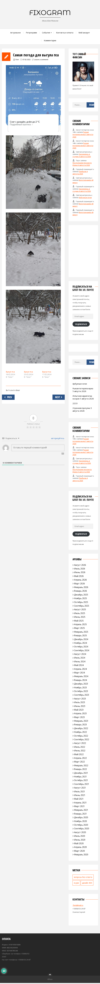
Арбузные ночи (85, 197)
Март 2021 (79, 806)
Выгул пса (10, 372)
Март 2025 (79, 628)
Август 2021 (80, 787)
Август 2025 (80, 609)
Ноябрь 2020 (80, 821)
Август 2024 (80, 654)
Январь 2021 (80, 813)
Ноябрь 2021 (80, 776)
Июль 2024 (79, 657)
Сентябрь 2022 (81, 739)
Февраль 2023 (81, 720)
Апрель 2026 (80, 579)
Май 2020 (79, 843)
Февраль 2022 (81, 765)
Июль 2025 (79, 613)
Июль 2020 (79, 836)
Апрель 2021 (80, 802)
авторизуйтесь (57, 438)
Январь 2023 (80, 724)
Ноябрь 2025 (80, 598)
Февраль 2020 (81, 854)
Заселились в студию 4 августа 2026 (82, 155)
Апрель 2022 (80, 758)
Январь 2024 (80, 680)
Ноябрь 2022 (80, 732)
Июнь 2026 (79, 572)
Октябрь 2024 (81, 646)
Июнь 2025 (79, 616)
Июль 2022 (79, 746)
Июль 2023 (79, 702)
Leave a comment (41, 59)
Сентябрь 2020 (81, 828)
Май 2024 (79, 665)
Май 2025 (79, 620)
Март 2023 (79, 717)
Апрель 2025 (80, 624)
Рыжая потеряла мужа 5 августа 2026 (83, 134)
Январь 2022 (80, 769)
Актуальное (15, 32)
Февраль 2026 (81, 587)
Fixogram (50, 12)
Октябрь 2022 (81, 735)
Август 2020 (80, 832)
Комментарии (50, 40)
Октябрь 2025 (81, 602)
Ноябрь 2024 (80, 642)
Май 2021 (79, 798)
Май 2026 (79, 576)
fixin (17, 59)
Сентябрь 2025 (81, 605)
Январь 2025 (80, 635)
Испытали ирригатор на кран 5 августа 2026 (83, 397)
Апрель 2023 (80, 713)
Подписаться (81, 324)
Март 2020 (79, 850)
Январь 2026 (80, 590)
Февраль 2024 (81, 676)
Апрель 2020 (80, 847)
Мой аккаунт (84, 32)
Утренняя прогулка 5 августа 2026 (82, 409)
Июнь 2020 (79, 839)
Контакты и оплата (64, 32)
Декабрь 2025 (81, 594)
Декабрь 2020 (81, 817)
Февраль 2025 (81, 631)
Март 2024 (79, 672)
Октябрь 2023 (81, 691)
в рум (76, 883)
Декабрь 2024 (81, 639)
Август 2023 (80, 698)
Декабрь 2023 (81, 683)
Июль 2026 (79, 568)
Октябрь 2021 (81, 780)
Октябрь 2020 (81, 824)
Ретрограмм (31, 32)
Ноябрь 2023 (80, 687)
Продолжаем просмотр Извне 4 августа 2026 (82, 164)
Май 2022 (79, 754)
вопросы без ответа (83, 877)
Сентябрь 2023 (81, 694)
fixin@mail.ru (78, 905)
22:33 (75, 403)
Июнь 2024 (79, 661)
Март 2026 (79, 583)
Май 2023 (79, 709)
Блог (18, 390)
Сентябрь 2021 (81, 784)
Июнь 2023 (79, 706)
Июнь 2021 (79, 795)
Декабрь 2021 (81, 772)
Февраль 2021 (81, 809)
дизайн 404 (87, 883)
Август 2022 (80, 743)
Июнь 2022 (79, 750)
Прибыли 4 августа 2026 (80, 172)
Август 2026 (80, 565)
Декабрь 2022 (81, 728)
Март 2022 (79, 761)
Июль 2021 (79, 791)
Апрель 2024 (80, 669)
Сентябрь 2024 (81, 650)
